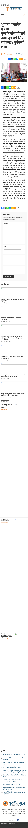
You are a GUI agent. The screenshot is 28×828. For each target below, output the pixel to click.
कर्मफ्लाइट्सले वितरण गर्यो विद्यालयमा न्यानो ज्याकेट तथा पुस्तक (12, 357)
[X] (12, 59)
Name (5, 247)
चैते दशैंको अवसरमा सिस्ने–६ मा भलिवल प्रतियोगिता (11, 318)
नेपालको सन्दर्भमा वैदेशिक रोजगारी (5, 520)
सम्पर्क (19, 823)
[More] (22, 59)
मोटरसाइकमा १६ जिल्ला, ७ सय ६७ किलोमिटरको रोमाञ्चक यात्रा (7, 406)
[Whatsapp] (15, 59)
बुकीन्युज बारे (4, 823)
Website (5, 268)
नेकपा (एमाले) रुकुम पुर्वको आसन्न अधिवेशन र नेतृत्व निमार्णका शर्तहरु (6, 635)
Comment (7, 223)
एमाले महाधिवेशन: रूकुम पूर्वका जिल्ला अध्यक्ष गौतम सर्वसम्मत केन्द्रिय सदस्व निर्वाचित (14, 376)
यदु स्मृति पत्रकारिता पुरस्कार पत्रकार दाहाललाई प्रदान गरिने (12, 300)
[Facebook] (9, 59)
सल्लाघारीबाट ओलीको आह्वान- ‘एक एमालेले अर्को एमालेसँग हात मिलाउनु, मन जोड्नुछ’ (13, 394)
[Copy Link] (20, 59)
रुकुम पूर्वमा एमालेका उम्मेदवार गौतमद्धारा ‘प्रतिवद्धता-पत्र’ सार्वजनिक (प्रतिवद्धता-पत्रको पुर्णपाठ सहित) (12, 338)
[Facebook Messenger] (17, 59)
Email (5, 257)
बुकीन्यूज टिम (12, 823)
